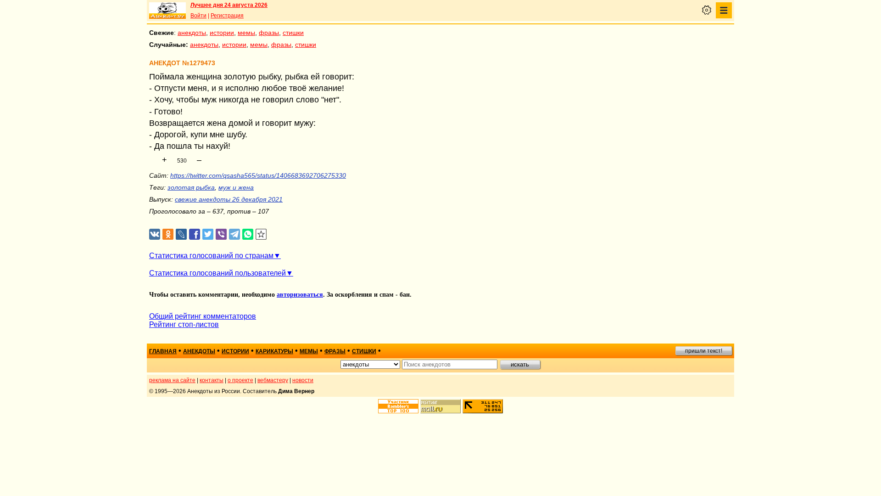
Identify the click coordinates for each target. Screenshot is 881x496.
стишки (293, 32)
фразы (269, 32)
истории (222, 32)
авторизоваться (300, 294)
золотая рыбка (191, 187)
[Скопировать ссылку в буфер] (261, 234)
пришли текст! (703, 351)
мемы (246, 32)
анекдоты (192, 32)
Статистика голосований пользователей (217, 273)
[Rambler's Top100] (398, 406)
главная (163, 351)
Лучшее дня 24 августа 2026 (229, 5)
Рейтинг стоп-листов (184, 324)
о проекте (240, 380)
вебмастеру (272, 380)
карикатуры (274, 351)
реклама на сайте (172, 380)
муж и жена (236, 187)
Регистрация (227, 15)
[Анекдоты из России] (167, 10)
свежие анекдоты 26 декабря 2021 (229, 199)
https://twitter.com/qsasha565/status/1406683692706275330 (258, 175)
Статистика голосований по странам (211, 255)
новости (302, 380)
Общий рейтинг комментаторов (202, 316)
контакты (211, 380)
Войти (198, 15)
